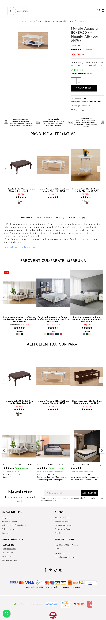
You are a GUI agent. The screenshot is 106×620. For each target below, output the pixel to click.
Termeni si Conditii (9, 522)
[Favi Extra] (53, 615)
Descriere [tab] (26, 218)
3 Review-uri (87, 49)
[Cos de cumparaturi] (102, 10)
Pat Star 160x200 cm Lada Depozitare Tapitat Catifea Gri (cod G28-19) (86, 319)
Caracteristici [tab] (44, 218)
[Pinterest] (50, 570)
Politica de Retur (62, 522)
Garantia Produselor (63, 526)
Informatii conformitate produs (20, 247)
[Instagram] (61, 570)
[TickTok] (55, 570)
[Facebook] (45, 570)
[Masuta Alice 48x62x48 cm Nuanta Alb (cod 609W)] (85, 164)
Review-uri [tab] (77, 218)
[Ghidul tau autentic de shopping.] (51, 604)
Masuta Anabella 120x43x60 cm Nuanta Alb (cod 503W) (53, 190)
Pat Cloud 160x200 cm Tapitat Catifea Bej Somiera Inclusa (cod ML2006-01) (53, 319)
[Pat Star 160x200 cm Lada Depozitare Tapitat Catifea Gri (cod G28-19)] (86, 292)
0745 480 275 (64, 554)
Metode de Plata (62, 518)
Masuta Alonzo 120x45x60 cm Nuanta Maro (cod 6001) (87, 402)
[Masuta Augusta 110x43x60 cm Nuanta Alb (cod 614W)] (33, 41)
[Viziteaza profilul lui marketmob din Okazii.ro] (65, 604)
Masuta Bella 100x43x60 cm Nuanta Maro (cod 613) (21, 190)
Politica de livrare (9, 529)
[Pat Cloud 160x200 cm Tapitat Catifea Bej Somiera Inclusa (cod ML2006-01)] (53, 292)
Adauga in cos (84, 88)
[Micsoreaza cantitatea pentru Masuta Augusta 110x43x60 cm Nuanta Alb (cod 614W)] (79, 82)
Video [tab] (61, 218)
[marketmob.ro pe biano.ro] (89, 604)
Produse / (32, 21)
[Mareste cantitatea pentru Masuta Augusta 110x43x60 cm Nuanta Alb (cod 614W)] (79, 79)
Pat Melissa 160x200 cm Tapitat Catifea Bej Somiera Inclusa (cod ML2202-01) (19, 319)
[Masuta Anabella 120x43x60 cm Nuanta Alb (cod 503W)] (53, 164)
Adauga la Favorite (81, 106)
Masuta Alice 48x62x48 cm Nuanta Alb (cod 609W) (85, 190)
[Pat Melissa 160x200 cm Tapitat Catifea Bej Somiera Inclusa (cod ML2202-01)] (19, 292)
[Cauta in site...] (98, 10)
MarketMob (75, 45)
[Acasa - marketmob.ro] (17, 11)
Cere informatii (79, 110)
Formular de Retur (62, 529)
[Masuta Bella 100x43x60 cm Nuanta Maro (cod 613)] (21, 164)
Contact (5, 533)
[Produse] (4, 12)
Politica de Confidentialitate (14, 526)
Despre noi (6, 518)
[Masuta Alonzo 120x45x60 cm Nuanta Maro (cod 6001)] (86, 376)
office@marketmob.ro (67, 557)
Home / (24, 21)
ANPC (57, 533)
